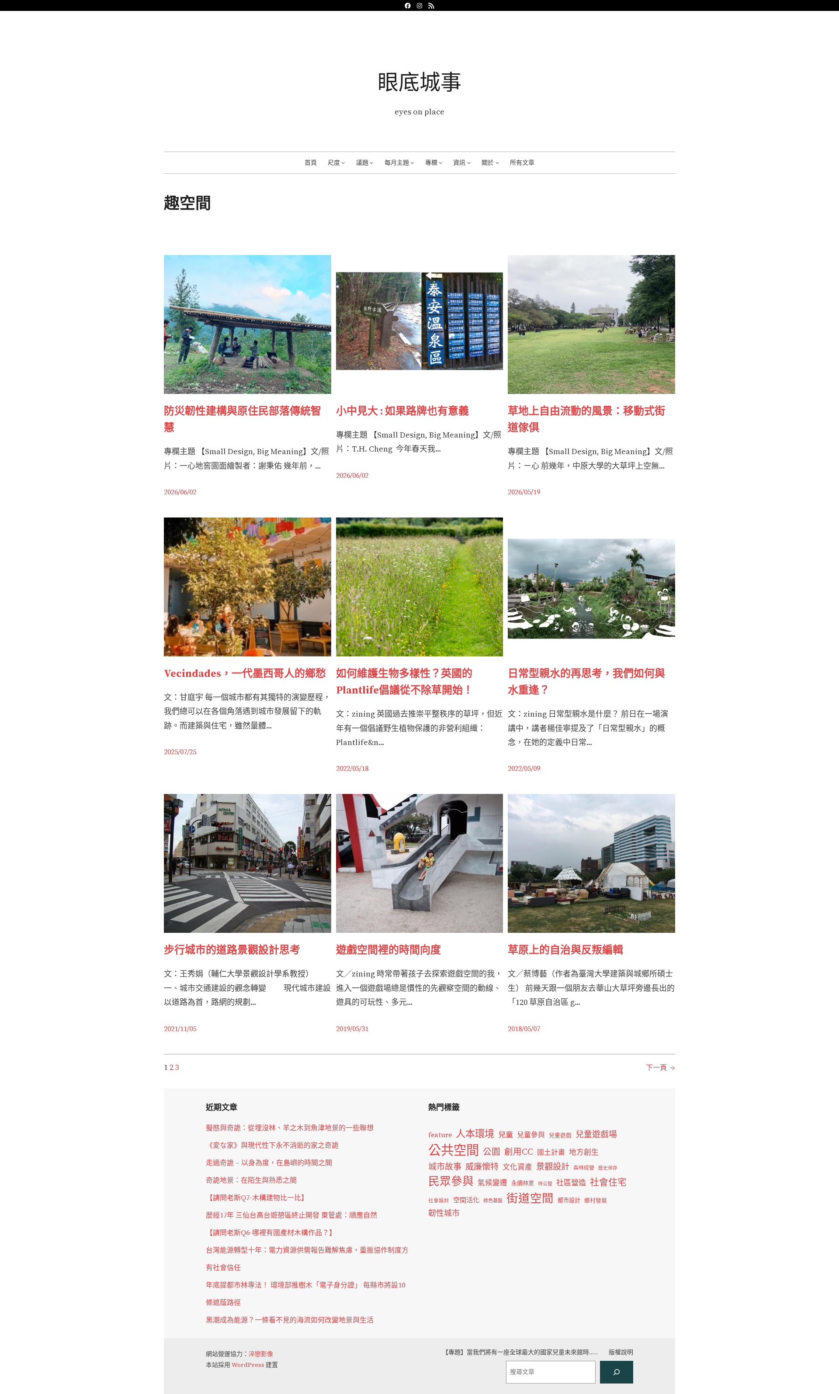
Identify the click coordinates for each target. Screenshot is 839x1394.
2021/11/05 (180, 1028)
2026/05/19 (524, 492)
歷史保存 (607, 1168)
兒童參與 (531, 1134)
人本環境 (475, 1133)
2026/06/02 (180, 492)
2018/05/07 (524, 1028)
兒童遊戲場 (596, 1134)
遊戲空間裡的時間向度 (388, 949)
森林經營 (583, 1167)
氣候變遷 (492, 1183)
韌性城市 (444, 1213)
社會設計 (438, 1200)
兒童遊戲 (560, 1135)
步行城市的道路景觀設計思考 (232, 949)
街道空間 (530, 1198)
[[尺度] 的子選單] (343, 162)
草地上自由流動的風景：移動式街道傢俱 (586, 419)
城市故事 (444, 1166)
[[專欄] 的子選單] (440, 162)
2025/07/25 (180, 751)
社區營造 (571, 1182)
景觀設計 (552, 1166)
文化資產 (517, 1167)
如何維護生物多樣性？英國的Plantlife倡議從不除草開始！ (404, 681)
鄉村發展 (595, 1200)
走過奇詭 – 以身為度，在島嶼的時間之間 (269, 1162)
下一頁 (660, 1067)
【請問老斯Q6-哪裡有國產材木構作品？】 (271, 1232)
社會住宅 (608, 1182)
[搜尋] (616, 1372)
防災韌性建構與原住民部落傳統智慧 (242, 419)
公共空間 (453, 1150)
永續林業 (522, 1183)
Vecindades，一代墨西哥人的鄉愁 (245, 673)
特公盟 (545, 1183)
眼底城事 (419, 82)
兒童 (505, 1134)
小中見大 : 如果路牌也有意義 (402, 411)
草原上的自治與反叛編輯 (565, 949)
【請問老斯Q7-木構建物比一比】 (257, 1197)
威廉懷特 (482, 1166)
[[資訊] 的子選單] (469, 162)
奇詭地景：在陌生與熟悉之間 (251, 1180)
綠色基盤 (493, 1200)
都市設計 (569, 1200)
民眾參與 (451, 1181)
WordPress (248, 1364)
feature (440, 1134)
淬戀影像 (261, 1353)
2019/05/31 (352, 1028)
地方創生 (584, 1152)
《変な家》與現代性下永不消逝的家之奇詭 (272, 1145)
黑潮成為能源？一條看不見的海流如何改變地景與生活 (290, 1320)
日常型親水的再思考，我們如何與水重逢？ (586, 681)
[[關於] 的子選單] (497, 162)
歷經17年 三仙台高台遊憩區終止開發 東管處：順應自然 (291, 1215)
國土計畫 (551, 1152)
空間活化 (466, 1199)
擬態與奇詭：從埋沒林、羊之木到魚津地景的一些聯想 (290, 1127)
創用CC (518, 1152)
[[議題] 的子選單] (371, 162)
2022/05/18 (352, 768)
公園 (491, 1152)
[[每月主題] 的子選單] (412, 162)
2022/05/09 (524, 768)
